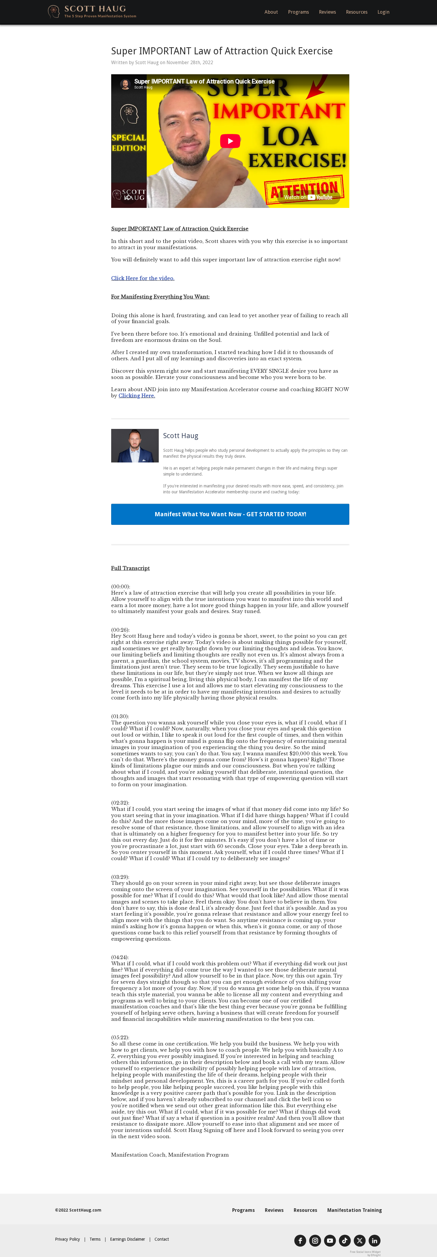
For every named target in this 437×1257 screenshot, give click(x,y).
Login (383, 12)
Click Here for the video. (143, 278)
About (271, 12)
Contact (162, 1239)
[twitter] (360, 1241)
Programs (298, 12)
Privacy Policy (67, 1239)
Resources (356, 12)
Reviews (327, 12)
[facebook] (300, 1241)
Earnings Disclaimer (127, 1239)
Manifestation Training (354, 1210)
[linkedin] (375, 1241)
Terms (94, 1239)
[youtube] (330, 1241)
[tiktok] (345, 1241)
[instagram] (315, 1241)
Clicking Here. (137, 396)
